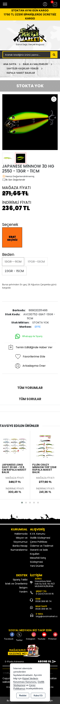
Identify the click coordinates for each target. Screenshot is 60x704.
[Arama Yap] (54, 54)
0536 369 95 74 (43, 601)
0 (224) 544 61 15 (45, 593)
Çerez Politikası (38, 541)
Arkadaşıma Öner (34, 366)
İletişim (23, 587)
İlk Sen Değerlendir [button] (15, 179)
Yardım (23, 591)
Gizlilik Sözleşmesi (40, 537)
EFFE (38, 327)
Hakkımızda (21, 533)
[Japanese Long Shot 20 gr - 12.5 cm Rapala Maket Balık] (15, 445)
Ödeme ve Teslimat (41, 545)
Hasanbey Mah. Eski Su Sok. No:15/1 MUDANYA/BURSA (45, 584)
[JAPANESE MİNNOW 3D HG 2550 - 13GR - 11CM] (30, 122)
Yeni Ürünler (37, 566)
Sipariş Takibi (20, 579)
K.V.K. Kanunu (37, 533)
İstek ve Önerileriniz (16, 583)
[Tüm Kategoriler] (5, 4)
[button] (9, 123)
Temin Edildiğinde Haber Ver (34, 347)
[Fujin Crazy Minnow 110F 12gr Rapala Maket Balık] (45, 445)
